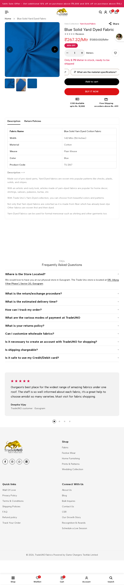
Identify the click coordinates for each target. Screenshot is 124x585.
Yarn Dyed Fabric (88, 24)
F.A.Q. (5, 511)
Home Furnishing (71, 458)
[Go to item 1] (54, 421)
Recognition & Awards (74, 522)
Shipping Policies (11, 506)
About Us (67, 490)
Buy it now (91, 91)
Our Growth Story (71, 517)
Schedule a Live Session (74, 528)
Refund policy (9, 517)
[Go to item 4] (70, 421)
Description (13, 121)
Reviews (80, 34)
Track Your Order (11, 522)
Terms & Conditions (13, 501)
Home (8, 18)
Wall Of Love (9, 490)
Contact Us (68, 506)
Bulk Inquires (68, 501)
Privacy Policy (9, 495)
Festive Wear (69, 453)
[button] (115, 53)
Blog (64, 495)
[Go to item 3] (64, 421)
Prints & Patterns (71, 464)
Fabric (65, 447)
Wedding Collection (72, 469)
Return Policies (32, 121)
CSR (64, 511)
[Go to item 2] (59, 421)
